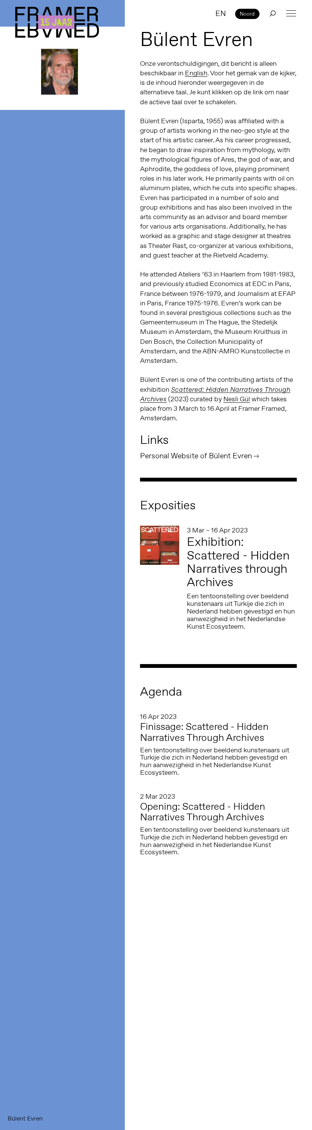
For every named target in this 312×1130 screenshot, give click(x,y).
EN (220, 13)
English (196, 73)
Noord (247, 13)
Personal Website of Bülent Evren (196, 456)
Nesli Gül (236, 399)
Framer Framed (57, 22)
